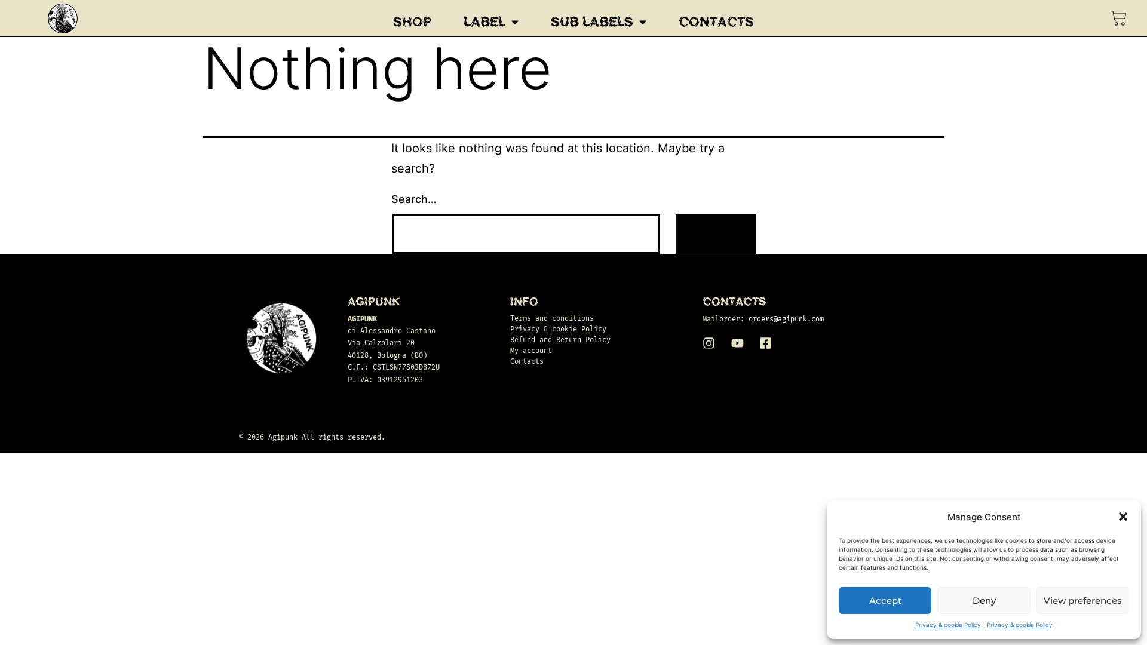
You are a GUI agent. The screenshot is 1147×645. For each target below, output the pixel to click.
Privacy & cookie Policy (948, 624)
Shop (412, 22)
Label (484, 22)
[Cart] (1118, 18)
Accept (885, 600)
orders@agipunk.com (786, 319)
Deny (984, 600)
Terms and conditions (552, 318)
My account (531, 350)
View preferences (1083, 600)
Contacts (716, 22)
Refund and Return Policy (560, 340)
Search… (414, 199)
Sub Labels (592, 22)
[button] (1123, 517)
